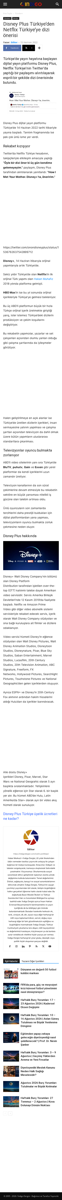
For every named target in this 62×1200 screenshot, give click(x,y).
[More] (39, 48)
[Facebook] (11, 946)
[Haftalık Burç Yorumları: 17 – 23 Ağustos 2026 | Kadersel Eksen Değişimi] (11, 1003)
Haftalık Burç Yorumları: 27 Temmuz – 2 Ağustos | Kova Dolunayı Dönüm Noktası (38, 1101)
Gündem (19, 13)
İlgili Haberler (11, 961)
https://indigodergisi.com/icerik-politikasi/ (31, 854)
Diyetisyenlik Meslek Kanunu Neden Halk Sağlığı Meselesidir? (38, 1071)
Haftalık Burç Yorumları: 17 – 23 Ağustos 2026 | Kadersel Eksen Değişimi (38, 1003)
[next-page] (10, 1113)
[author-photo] (31, 845)
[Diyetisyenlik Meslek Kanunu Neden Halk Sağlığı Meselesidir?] (11, 1072)
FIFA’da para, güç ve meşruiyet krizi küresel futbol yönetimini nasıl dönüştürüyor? (39, 988)
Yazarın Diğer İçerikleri (33, 961)
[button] (5, 4)
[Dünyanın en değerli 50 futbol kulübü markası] (11, 973)
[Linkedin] (24, 946)
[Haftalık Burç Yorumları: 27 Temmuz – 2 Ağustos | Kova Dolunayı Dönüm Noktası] (11, 1101)
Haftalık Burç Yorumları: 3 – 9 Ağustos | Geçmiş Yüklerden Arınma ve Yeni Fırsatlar (38, 1056)
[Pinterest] (31, 946)
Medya (15, 18)
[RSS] (37, 946)
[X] (44, 946)
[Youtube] (51, 946)
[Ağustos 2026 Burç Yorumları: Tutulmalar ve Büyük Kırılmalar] (11, 1086)
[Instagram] (17, 946)
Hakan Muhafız (43, 279)
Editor (14, 42)
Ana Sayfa (7, 13)
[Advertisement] (31, 214)
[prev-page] (5, 1113)
